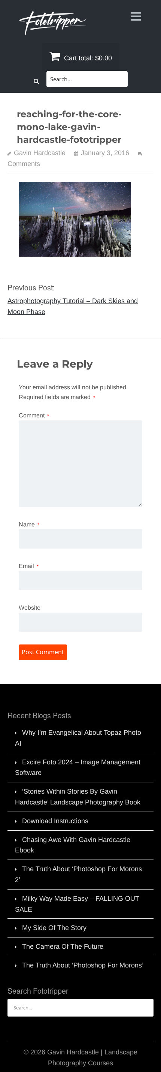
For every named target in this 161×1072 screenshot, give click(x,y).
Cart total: (87, 58)
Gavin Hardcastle (40, 153)
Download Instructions (55, 821)
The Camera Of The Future (62, 946)
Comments (23, 163)
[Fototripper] (52, 30)
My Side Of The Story (54, 927)
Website (29, 607)
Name (29, 524)
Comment (34, 415)
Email (29, 566)
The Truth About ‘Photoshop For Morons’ (82, 965)
